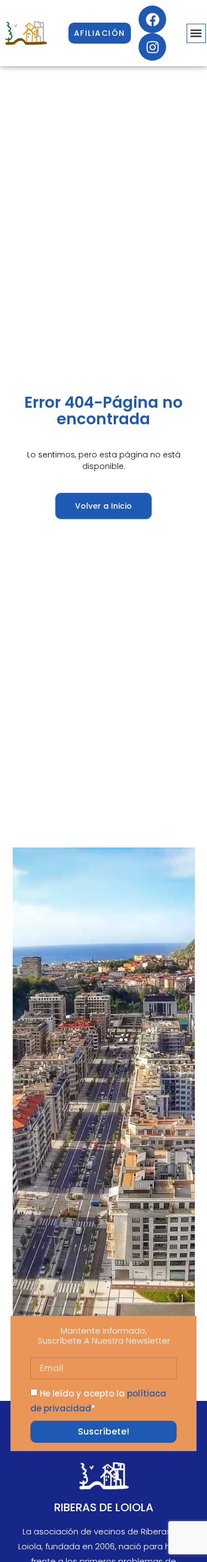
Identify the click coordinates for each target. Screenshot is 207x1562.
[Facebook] (152, 19)
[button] (196, 33)
